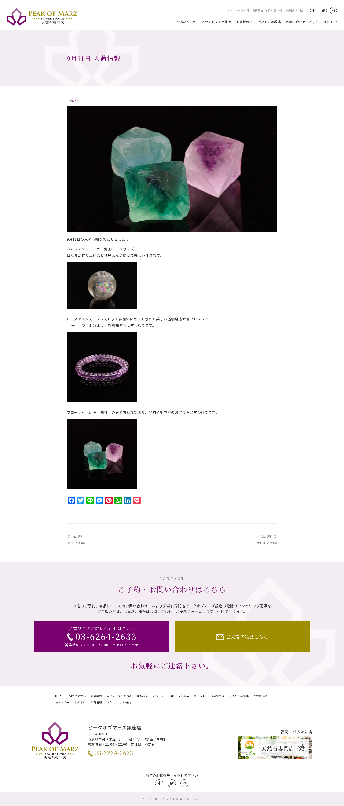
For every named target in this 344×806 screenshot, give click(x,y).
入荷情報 (96, 702)
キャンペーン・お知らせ (70, 702)
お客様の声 (244, 21)
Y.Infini (184, 696)
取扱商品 (142, 696)
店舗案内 (96, 696)
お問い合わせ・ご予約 (302, 21)
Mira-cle (199, 696)
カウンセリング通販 (216, 21)
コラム (110, 702)
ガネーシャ (159, 696)
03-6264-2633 (114, 752)
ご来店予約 (260, 696)
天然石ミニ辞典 (269, 21)
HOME (59, 696)
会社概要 (125, 702)
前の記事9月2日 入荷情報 (76, 539)
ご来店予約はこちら (247, 637)
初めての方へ (77, 696)
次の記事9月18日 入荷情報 (267, 539)
